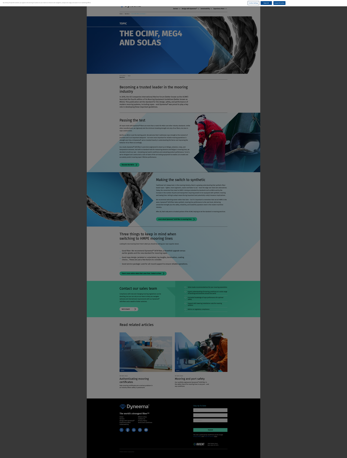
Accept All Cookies (279, 3)
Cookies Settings (253, 3)
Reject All (266, 3)
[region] (173, 3)
